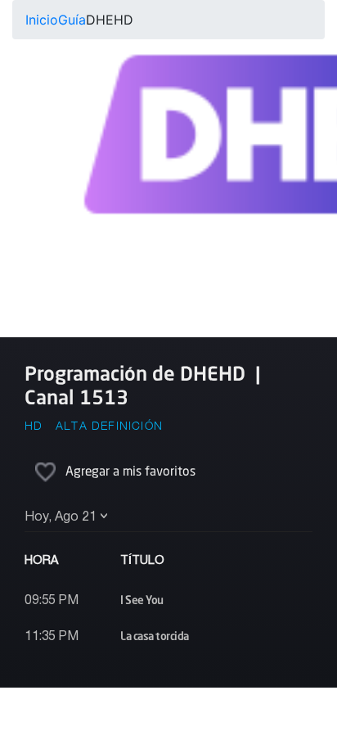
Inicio (41, 19)
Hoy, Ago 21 (61, 517)
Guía (72, 19)
